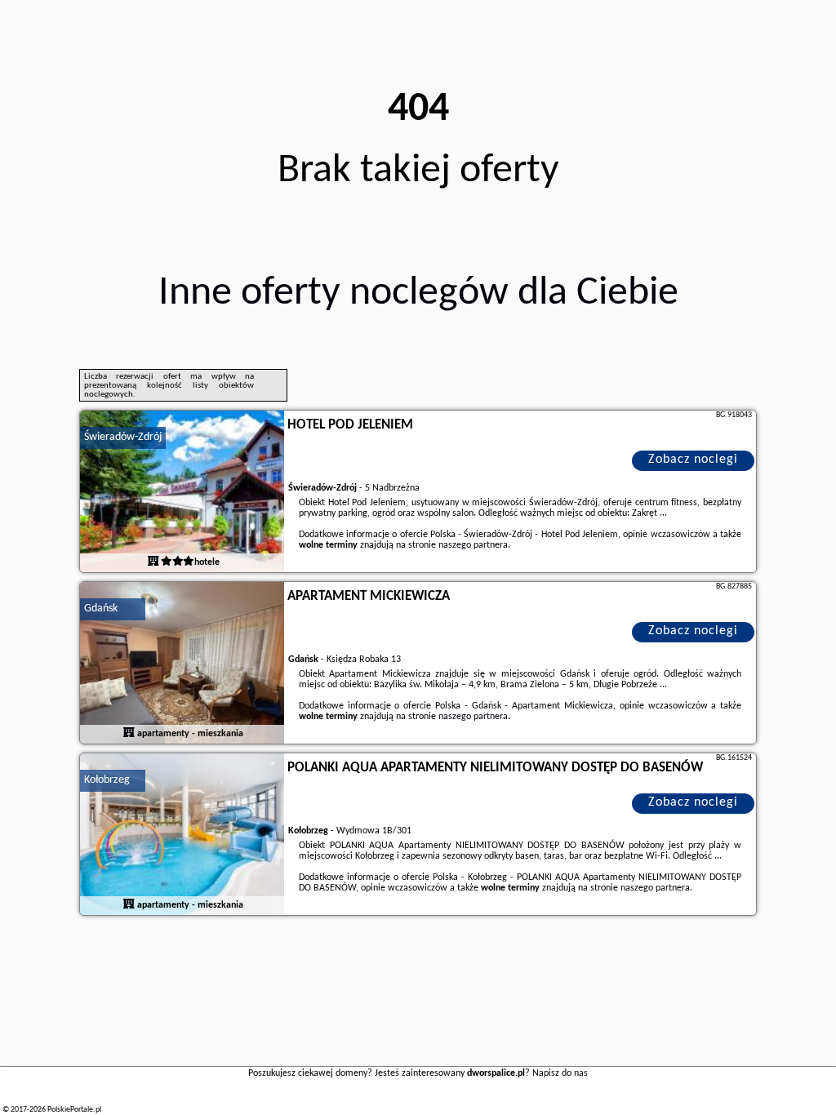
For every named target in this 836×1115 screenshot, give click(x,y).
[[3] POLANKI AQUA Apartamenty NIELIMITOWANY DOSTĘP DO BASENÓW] (182, 835)
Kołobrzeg (107, 780)
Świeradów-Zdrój (123, 437)
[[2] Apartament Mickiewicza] (182, 663)
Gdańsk (101, 608)
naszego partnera (473, 545)
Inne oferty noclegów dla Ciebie (418, 293)
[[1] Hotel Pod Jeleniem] (182, 492)
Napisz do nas (560, 1073)
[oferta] (153, 562)
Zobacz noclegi (693, 459)
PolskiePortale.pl (74, 1109)
